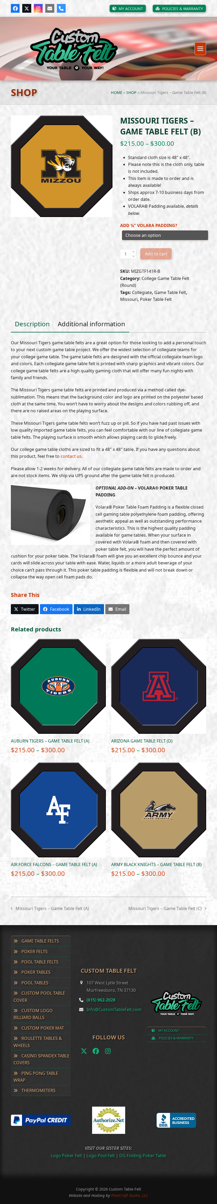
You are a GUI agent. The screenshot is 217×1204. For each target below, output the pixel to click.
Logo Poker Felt (66, 1155)
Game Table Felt (170, 292)
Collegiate (142, 292)
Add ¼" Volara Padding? (148, 225)
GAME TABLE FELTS (39, 941)
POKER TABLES (35, 972)
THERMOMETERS (38, 1090)
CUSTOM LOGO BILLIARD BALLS (33, 1014)
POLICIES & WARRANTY (175, 1038)
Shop (131, 92)
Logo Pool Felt (101, 1155)
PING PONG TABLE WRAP (35, 1076)
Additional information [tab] (91, 323)
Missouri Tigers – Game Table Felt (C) (165, 909)
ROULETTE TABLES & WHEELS (37, 1041)
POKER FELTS (34, 951)
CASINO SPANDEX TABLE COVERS (41, 1059)
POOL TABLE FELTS (39, 962)
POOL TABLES (34, 983)
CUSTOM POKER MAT (42, 1028)
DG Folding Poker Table (142, 1155)
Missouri (129, 299)
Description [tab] (32, 323)
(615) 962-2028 (101, 1000)
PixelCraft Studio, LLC (129, 1195)
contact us (71, 456)
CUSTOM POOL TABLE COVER (39, 996)
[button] (200, 48)
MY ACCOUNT (168, 1030)
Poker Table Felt (156, 299)
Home (116, 92)
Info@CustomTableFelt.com (114, 1009)
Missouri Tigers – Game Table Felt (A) (50, 909)
